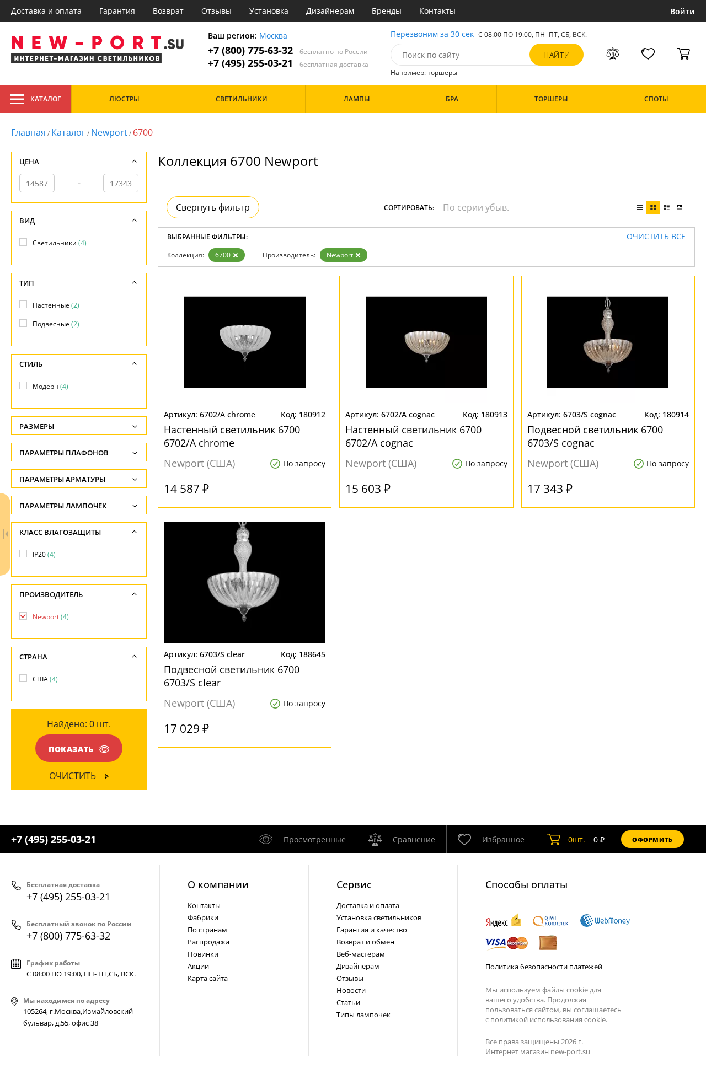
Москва (273, 36)
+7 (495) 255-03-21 (288, 63)
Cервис (354, 884)
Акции (198, 966)
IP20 (44, 554)
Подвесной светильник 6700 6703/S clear (231, 676)
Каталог (45, 99)
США (45, 679)
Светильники (60, 243)
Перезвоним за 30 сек (432, 34)
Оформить (652, 839)
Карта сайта (208, 978)
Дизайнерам (330, 11)
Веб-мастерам (360, 954)
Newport (109, 132)
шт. (576, 839)
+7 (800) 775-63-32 (288, 50)
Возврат (168, 11)
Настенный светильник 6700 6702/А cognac (413, 436)
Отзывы (216, 11)
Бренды (387, 11)
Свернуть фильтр (213, 207)
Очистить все (656, 236)
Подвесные (56, 324)
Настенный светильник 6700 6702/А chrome (232, 436)
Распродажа (208, 942)
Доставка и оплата (46, 11)
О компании (218, 884)
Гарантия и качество (371, 930)
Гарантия (117, 11)
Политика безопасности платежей (543, 967)
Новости (351, 990)
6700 (223, 255)
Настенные (56, 305)
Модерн (50, 386)
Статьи (348, 1002)
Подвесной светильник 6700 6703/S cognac (595, 436)
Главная (28, 132)
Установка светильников (378, 917)
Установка (268, 11)
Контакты (437, 11)
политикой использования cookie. (548, 1019)
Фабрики (203, 917)
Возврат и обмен (365, 942)
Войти (682, 11)
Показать (71, 749)
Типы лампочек (363, 1014)
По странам (207, 930)
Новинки (203, 954)
